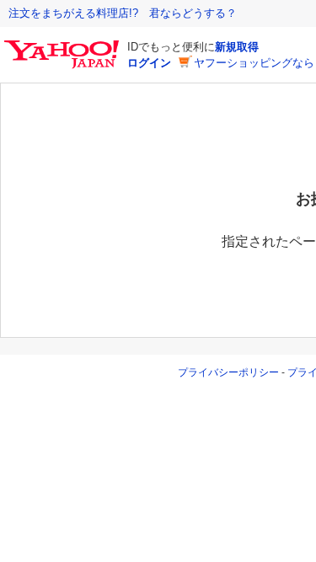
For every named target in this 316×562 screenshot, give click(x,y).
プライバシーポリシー (228, 372)
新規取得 (237, 46)
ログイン (149, 62)
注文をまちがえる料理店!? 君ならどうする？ (122, 13)
